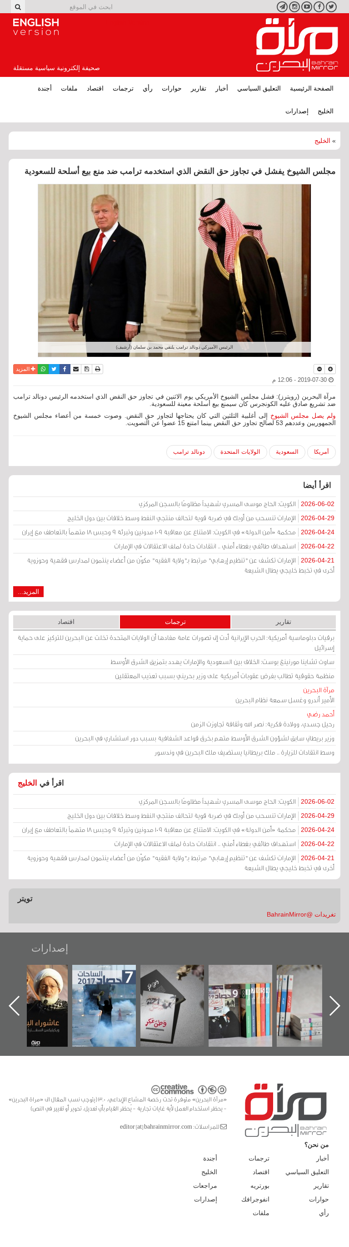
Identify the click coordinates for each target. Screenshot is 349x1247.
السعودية (287, 451)
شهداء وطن (45, 974)
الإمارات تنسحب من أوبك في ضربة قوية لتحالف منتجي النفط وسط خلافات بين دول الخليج (200, 517)
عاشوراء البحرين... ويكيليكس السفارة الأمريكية (113, 985)
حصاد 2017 (181, 974)
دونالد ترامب (189, 451)
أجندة (45, 88)
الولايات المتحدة (240, 451)
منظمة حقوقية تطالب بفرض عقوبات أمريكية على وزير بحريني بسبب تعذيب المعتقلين (224, 675)
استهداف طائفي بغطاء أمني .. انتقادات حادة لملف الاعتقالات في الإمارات (224, 546)
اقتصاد (95, 88)
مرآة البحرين (297, 45)
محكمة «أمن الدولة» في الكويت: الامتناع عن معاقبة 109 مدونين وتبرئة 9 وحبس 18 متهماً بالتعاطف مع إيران (178, 532)
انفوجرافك (255, 1199)
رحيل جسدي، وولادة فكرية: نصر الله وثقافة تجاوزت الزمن (262, 719)
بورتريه (259, 1185)
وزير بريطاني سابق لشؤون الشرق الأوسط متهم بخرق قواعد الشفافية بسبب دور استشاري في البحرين (204, 738)
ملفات (69, 88)
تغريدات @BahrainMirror (301, 914)
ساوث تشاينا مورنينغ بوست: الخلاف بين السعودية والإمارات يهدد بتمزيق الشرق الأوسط (222, 661)
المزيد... (28, 591)
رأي (148, 88)
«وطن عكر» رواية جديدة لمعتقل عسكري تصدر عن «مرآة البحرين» (249, 991)
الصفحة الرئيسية (312, 88)
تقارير (198, 88)
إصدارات (297, 111)
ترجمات (123, 88)
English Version (36, 27)
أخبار (221, 88)
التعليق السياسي (259, 88)
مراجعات (205, 1185)
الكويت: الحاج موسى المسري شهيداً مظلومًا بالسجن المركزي (236, 503)
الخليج (326, 111)
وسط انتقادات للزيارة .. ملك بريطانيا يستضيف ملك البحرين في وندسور (244, 752)
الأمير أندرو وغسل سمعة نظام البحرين (284, 695)
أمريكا (321, 451)
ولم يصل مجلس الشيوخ (303, 415)
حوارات (172, 88)
